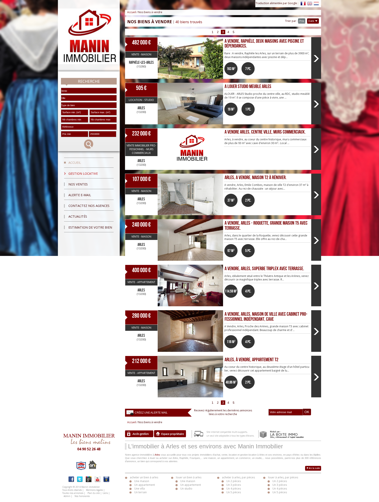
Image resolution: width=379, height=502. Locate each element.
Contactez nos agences (88, 206)
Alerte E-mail (79, 195)
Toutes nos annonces (72, 493)
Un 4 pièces (233, 488)
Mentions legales (94, 489)
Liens (105, 493)
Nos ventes (78, 184)
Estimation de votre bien (90, 227)
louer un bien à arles (188, 477)
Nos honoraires (82, 496)
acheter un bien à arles (144, 477)
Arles (157, 454)
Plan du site (94, 493)
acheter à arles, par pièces (238, 477)
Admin (67, 496)
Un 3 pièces (233, 485)
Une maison (141, 481)
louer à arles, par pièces (283, 477)
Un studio (186, 488)
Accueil (74, 162)
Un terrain (140, 492)
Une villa (139, 488)
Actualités (77, 216)
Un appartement (144, 485)
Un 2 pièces (233, 481)
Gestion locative (83, 173)
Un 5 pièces (233, 492)
